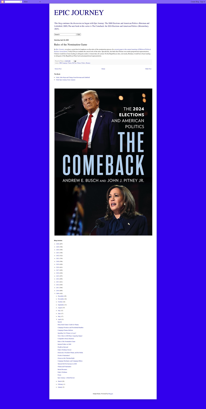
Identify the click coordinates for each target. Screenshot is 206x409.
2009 (57, 293)
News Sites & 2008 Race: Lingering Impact (70, 336)
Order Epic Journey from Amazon (65, 80)
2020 (57, 261)
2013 (57, 282)
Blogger (110, 394)
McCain (74, 63)
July (59, 310)
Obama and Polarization (64, 366)
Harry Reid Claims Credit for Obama (68, 324)
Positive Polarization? (64, 355)
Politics (83, 63)
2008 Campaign (63, 63)
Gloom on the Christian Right (66, 358)
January (60, 387)
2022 (57, 255)
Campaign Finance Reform (65, 330)
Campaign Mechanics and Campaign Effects (70, 361)
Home (103, 69)
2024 (57, 250)
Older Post (148, 69)
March (60, 381)
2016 (57, 273)
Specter (60, 322)
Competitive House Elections (66, 338)
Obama (79, 63)
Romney (88, 63)
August (60, 308)
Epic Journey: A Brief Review (66, 378)
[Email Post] (74, 61)
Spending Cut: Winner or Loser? (67, 333)
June (59, 313)
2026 (57, 244)
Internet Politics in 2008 (64, 344)
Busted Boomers (62, 369)
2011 (57, 287)
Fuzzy (59, 375)
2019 (57, 264)
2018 (57, 267)
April (59, 319)
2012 (57, 285)
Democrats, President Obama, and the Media (70, 352)
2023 (57, 253)
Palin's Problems (62, 372)
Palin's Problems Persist (64, 350)
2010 (57, 290)
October (60, 302)
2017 (57, 270)
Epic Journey (60, 49)
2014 (57, 279)
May (59, 316)
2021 (57, 258)
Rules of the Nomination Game (66, 341)
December (61, 296)
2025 (57, 247)
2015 (57, 276)
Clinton (70, 63)
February (60, 384)
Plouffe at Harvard (63, 347)
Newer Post (58, 69)
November (61, 299)
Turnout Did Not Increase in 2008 (67, 364)
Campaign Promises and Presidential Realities (70, 327)
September (61, 305)
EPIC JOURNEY (79, 12)
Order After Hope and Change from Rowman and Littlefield (73, 77)
